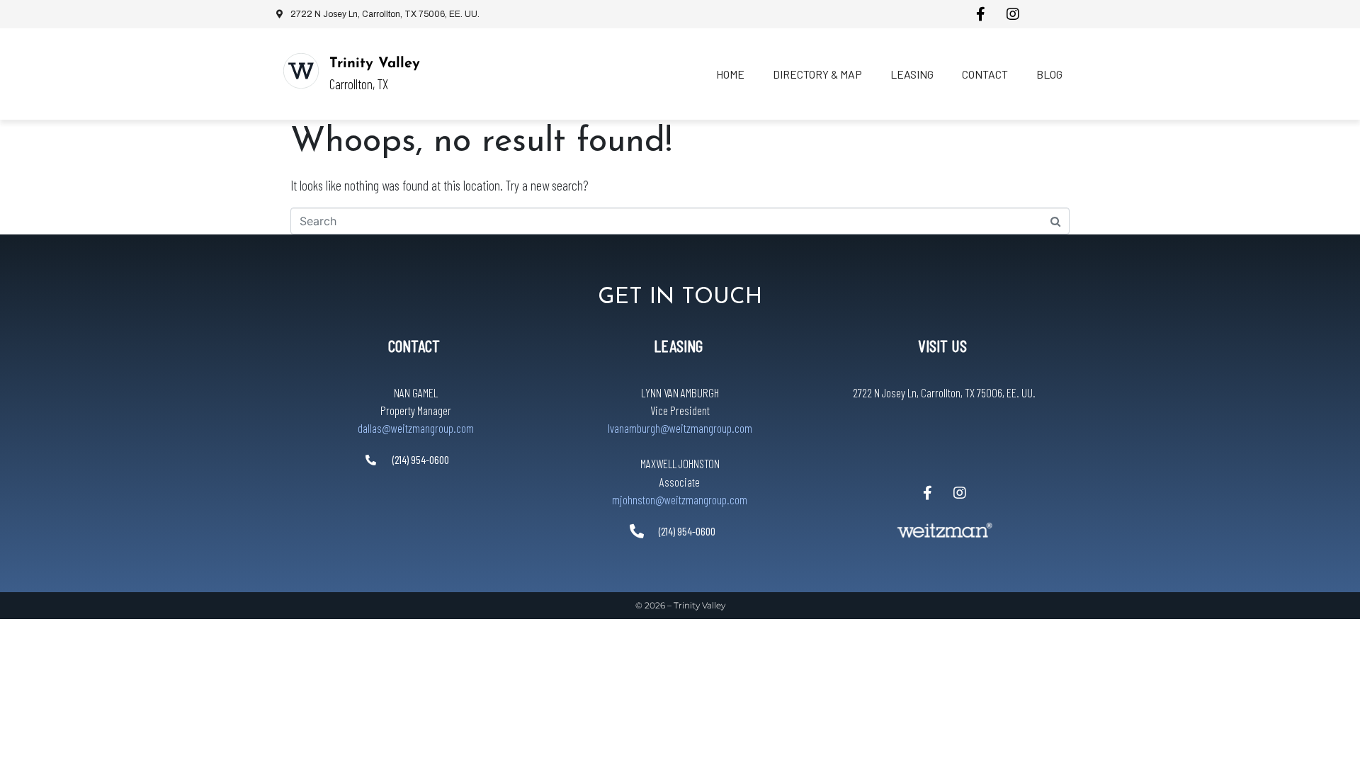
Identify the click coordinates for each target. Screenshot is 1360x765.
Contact (985, 74)
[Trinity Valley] (301, 71)
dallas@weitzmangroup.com (416, 428)
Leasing (912, 74)
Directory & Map (817, 74)
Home (730, 74)
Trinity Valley (374, 64)
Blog (1049, 74)
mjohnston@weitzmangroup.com (679, 499)
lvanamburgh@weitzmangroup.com (680, 428)
